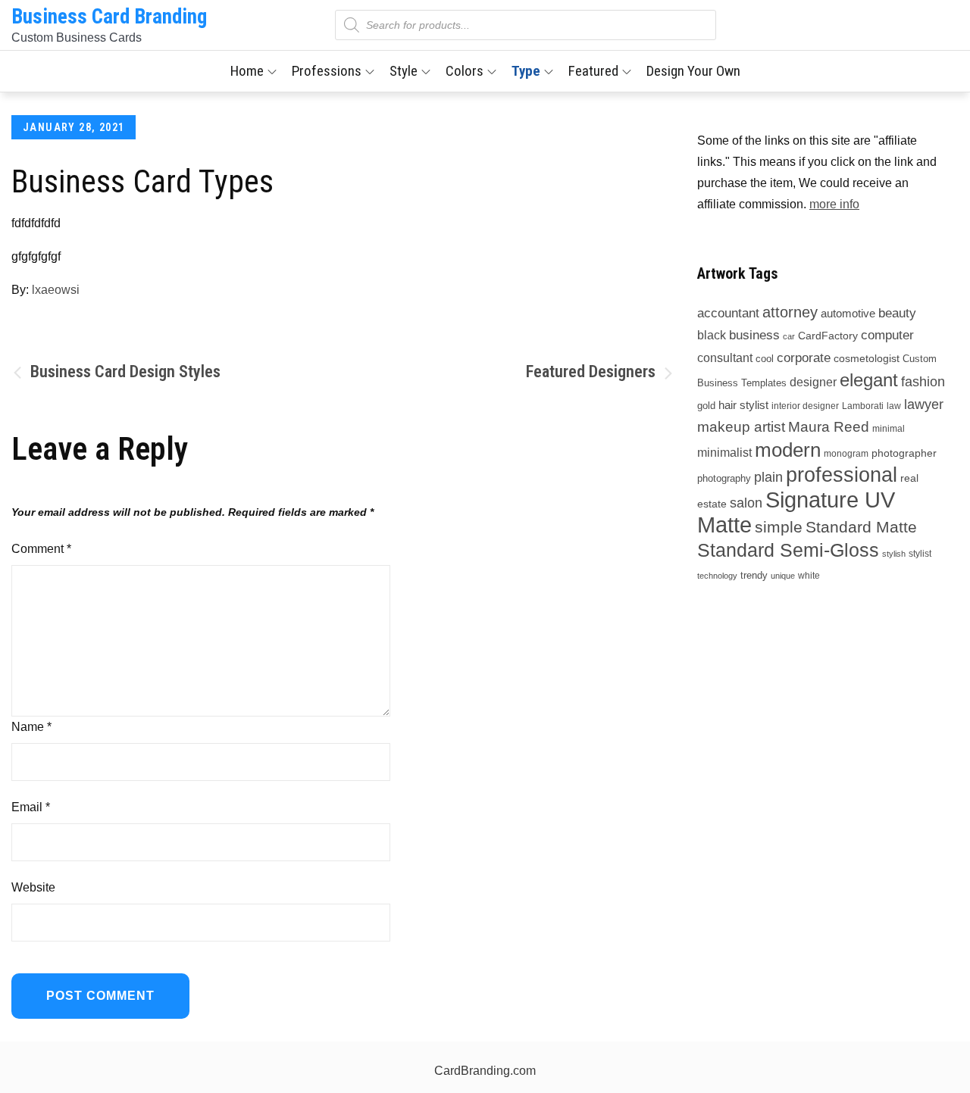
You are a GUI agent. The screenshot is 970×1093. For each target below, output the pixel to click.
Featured (593, 71)
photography (724, 478)
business (754, 335)
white (809, 575)
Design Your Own (693, 71)
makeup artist (741, 427)
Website (33, 887)
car (789, 336)
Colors (464, 71)
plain (768, 477)
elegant (869, 380)
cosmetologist (867, 358)
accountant (728, 312)
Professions (326, 71)
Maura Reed (828, 427)
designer (813, 382)
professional (841, 475)
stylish (894, 553)
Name (31, 726)
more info (834, 204)
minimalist (724, 452)
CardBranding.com (485, 1070)
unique (783, 575)
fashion (923, 381)
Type (526, 71)
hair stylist (743, 404)
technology (717, 575)
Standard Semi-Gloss (788, 550)
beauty (897, 312)
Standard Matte (861, 527)
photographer (904, 453)
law (894, 406)
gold (706, 405)
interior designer (805, 406)
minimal (888, 428)
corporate (804, 358)
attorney (790, 312)
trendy (754, 575)
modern (788, 450)
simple (779, 527)
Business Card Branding (109, 17)
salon (746, 503)
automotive (848, 313)
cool (765, 358)
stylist (920, 553)
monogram (846, 453)
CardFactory (828, 335)
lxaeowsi (56, 289)
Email (30, 807)
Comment (41, 548)
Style (404, 71)
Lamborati (863, 406)
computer (887, 334)
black (711, 335)
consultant (725, 357)
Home (247, 71)
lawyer (923, 404)
